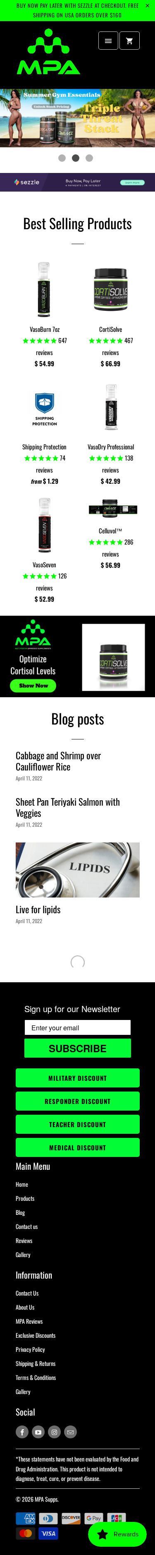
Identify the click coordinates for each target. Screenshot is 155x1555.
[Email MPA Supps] (70, 1431)
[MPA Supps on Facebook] (22, 1431)
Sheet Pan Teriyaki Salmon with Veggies (68, 807)
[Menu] (108, 40)
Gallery (23, 1254)
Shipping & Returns (35, 1363)
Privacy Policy (30, 1349)
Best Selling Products (77, 222)
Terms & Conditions (36, 1377)
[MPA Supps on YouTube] (38, 1431)
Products (25, 1198)
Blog (20, 1212)
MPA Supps (46, 1499)
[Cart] (129, 40)
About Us (25, 1307)
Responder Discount (78, 1101)
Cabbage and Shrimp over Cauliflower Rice (58, 760)
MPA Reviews (29, 1321)
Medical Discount (77, 1147)
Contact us (27, 1226)
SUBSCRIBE (78, 1048)
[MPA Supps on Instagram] (54, 1431)
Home (22, 1184)
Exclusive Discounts (35, 1335)
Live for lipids (38, 909)
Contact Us (27, 1293)
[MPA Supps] (49, 55)
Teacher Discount (77, 1124)
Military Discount (77, 1077)
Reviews (24, 1240)
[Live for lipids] (78, 870)
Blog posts (77, 718)
